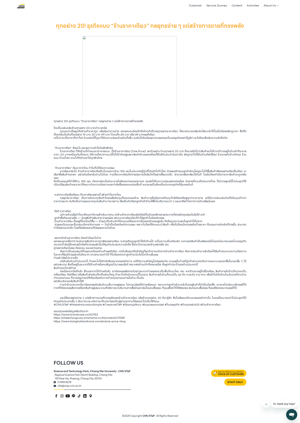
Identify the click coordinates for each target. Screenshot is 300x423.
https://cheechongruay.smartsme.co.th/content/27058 (89, 318)
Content (237, 5)
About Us (270, 5)
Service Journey (216, 5)
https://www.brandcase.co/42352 (76, 314)
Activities (253, 5)
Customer (195, 5)
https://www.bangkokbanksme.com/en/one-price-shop (90, 321)
